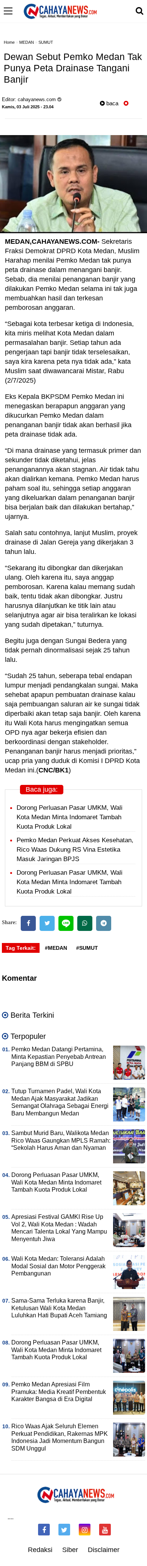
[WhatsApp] (84, 923)
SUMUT (45, 42)
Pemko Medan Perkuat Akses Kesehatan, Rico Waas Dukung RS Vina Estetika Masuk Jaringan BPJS (75, 850)
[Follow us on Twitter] (64, 1529)
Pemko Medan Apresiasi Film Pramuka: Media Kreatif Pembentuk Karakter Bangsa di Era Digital (58, 1392)
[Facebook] (28, 923)
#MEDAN (56, 948)
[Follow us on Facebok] (44, 1529)
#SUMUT (87, 948)
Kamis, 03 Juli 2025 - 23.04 (28, 107)
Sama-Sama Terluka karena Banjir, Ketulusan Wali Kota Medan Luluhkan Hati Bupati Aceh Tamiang (59, 1308)
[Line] (66, 923)
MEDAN (26, 42)
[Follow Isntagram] (84, 1529)
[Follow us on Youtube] (105, 1529)
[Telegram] (103, 923)
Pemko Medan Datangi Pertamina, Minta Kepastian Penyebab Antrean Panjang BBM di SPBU (58, 1057)
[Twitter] (47, 923)
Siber (70, 1550)
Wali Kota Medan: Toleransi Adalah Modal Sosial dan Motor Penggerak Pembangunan (58, 1266)
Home (9, 42)
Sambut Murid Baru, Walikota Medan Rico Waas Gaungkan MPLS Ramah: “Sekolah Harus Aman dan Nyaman (60, 1140)
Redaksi (40, 1550)
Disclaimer (103, 1550)
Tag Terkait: (21, 948)
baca (111, 103)
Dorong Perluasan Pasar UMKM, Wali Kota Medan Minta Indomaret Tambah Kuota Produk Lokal (69, 817)
